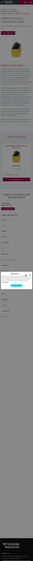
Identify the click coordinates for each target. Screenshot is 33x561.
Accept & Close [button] (16, 285)
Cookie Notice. (5, 282)
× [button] (29, 275)
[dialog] (16, 280)
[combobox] (26, 275)
